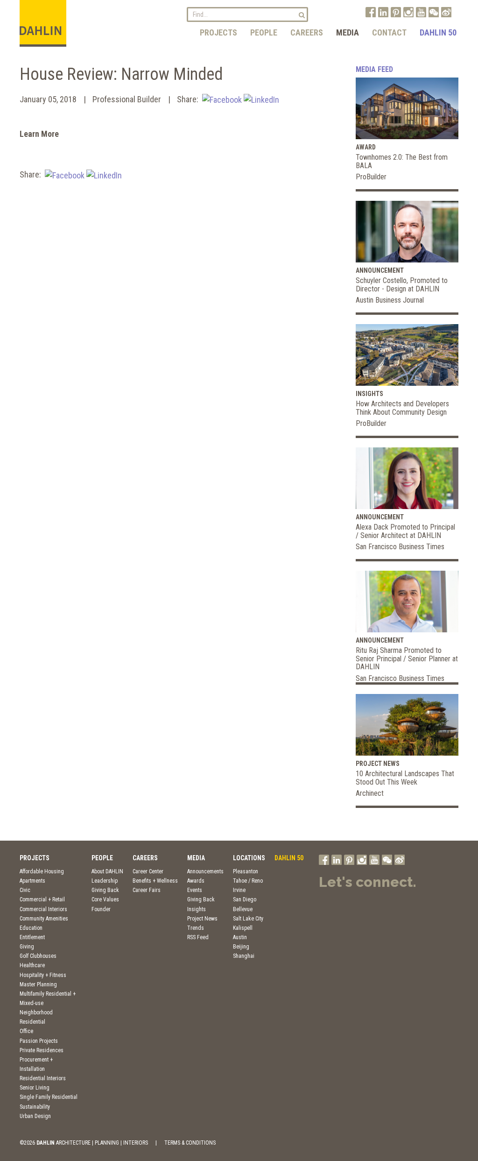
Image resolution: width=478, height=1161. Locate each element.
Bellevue (243, 909)
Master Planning (38, 984)
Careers (306, 32)
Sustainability (35, 1107)
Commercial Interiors (43, 909)
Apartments (32, 881)
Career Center (148, 871)
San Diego (244, 899)
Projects (218, 32)
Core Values (105, 899)
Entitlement (32, 937)
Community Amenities (44, 918)
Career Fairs (147, 890)
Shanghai (243, 956)
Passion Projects (39, 1041)
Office (26, 1031)
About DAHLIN (107, 871)
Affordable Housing (42, 871)
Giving (27, 946)
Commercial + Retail (42, 899)
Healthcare (32, 965)
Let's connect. (367, 882)
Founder (101, 909)
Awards (195, 881)
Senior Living (34, 1087)
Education (31, 928)
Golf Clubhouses (38, 956)
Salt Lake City (248, 918)
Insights (196, 909)
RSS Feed (198, 937)
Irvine (239, 890)
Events (194, 890)
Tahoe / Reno (248, 881)
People (263, 32)
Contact (389, 32)
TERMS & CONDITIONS (190, 1143)
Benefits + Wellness (155, 881)
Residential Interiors (43, 1078)
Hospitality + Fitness (43, 975)
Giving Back (105, 890)
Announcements (205, 871)
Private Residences (41, 1050)
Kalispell (243, 928)
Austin (240, 937)
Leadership (104, 881)
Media (347, 32)
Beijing (241, 946)
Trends (195, 928)
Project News (202, 918)
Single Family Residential (48, 1097)
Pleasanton (245, 871)
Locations (249, 858)
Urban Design (35, 1116)
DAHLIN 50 (438, 32)
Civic (25, 890)
